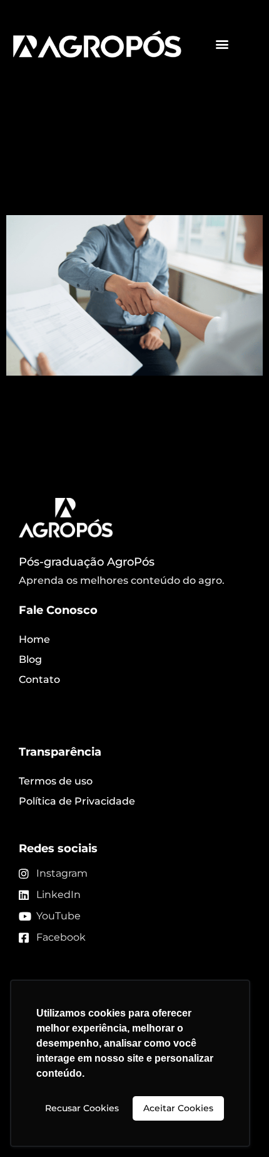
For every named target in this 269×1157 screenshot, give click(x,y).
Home (34, 639)
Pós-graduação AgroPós (87, 562)
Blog (30, 659)
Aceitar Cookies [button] (178, 1108)
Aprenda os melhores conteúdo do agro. (122, 580)
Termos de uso (56, 781)
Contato (39, 679)
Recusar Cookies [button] (82, 1108)
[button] (222, 44)
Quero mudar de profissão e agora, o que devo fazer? (126, 168)
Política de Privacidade (77, 801)
